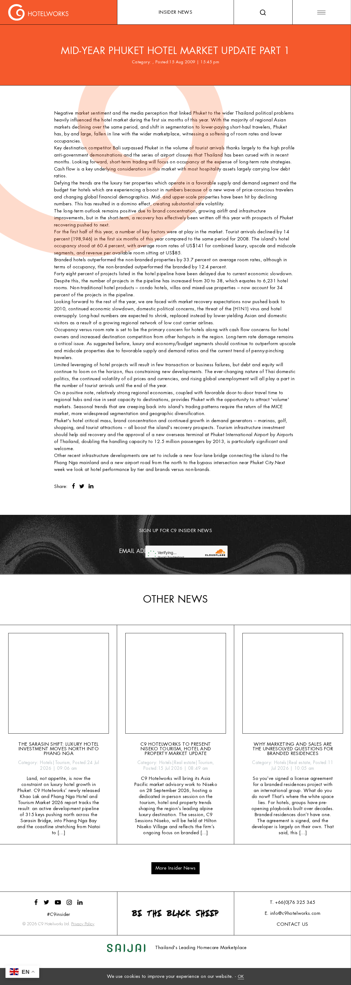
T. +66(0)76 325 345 (292, 902)
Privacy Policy (83, 924)
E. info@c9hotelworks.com (293, 913)
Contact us (292, 924)
